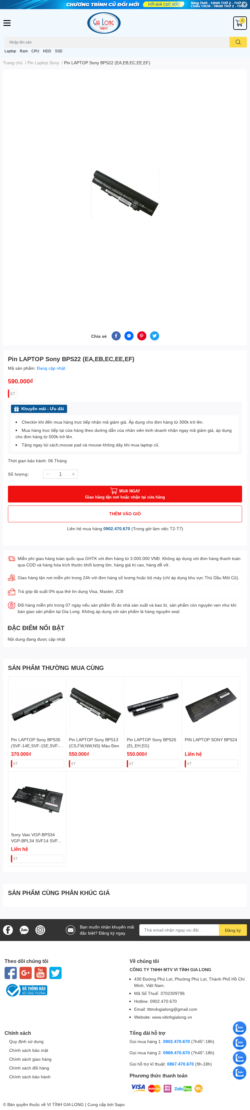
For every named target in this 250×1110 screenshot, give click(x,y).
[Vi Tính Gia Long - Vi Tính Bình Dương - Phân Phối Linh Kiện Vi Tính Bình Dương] (125, 23)
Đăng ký (233, 930)
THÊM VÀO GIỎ (125, 513)
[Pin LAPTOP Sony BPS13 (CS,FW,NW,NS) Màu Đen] (95, 705)
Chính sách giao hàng (30, 1059)
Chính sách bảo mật (28, 1050)
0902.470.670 (116, 528)
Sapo (120, 1104)
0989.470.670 (177, 1052)
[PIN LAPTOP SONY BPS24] (211, 705)
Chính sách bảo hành (30, 1076)
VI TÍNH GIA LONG (65, 1104)
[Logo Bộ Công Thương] (62, 990)
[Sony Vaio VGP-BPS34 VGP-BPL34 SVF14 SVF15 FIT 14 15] (37, 800)
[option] (125, 193)
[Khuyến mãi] (125, 4)
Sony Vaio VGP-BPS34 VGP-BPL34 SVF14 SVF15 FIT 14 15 (37, 840)
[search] (238, 42)
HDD (47, 51)
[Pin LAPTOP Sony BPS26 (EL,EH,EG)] (153, 705)
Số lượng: (18, 474)
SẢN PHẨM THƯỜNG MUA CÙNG (56, 667)
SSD (58, 51)
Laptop (10, 51)
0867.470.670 (181, 1063)
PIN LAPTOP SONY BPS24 (211, 739)
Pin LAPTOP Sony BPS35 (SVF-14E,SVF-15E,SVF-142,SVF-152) (35, 745)
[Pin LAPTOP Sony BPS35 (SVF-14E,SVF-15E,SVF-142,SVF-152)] (37, 705)
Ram (24, 51)
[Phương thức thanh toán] (167, 1088)
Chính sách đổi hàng (29, 1067)
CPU (35, 51)
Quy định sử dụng (26, 1041)
